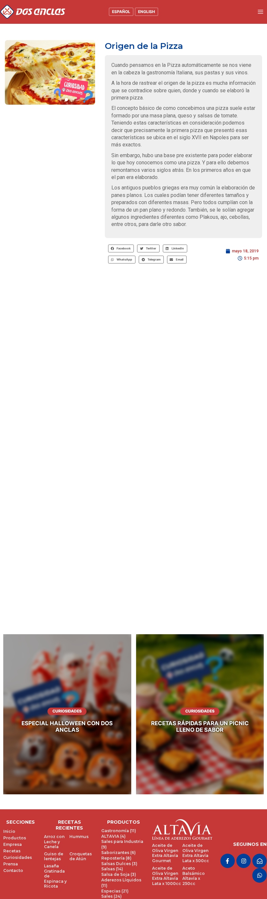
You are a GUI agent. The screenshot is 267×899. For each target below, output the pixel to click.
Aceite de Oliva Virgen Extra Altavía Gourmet (165, 853)
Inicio (9, 831)
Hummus (79, 836)
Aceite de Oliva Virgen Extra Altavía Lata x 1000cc (166, 876)
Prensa (10, 864)
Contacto (13, 870)
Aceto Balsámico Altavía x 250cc (193, 876)
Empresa (12, 844)
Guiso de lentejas (53, 856)
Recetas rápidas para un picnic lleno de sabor (200, 726)
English (146, 11)
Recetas (12, 850)
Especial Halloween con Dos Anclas (67, 726)
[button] (121, 248)
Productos (14, 837)
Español (121, 11)
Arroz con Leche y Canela (54, 841)
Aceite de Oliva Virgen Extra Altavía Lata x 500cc (195, 853)
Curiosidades (67, 711)
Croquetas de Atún (80, 856)
